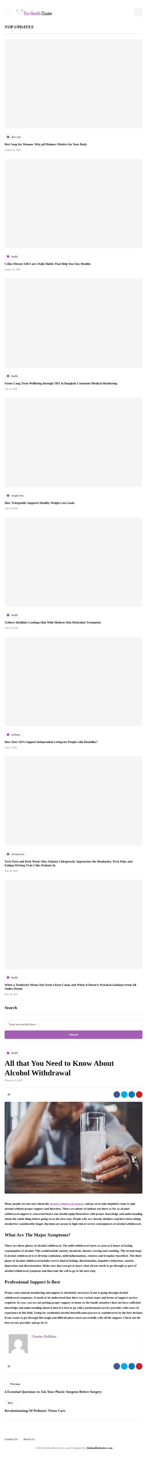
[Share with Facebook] (117, 1094)
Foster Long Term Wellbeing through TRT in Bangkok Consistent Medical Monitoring (61, 383)
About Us (29, 1439)
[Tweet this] (124, 1094)
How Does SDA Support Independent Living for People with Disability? (51, 742)
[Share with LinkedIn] (131, 1094)
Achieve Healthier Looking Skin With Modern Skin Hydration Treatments (53, 622)
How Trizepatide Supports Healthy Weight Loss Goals (39, 503)
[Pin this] (139, 1094)
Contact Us (11, 1439)
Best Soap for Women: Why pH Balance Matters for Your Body (46, 144)
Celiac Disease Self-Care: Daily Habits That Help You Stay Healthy (48, 263)
